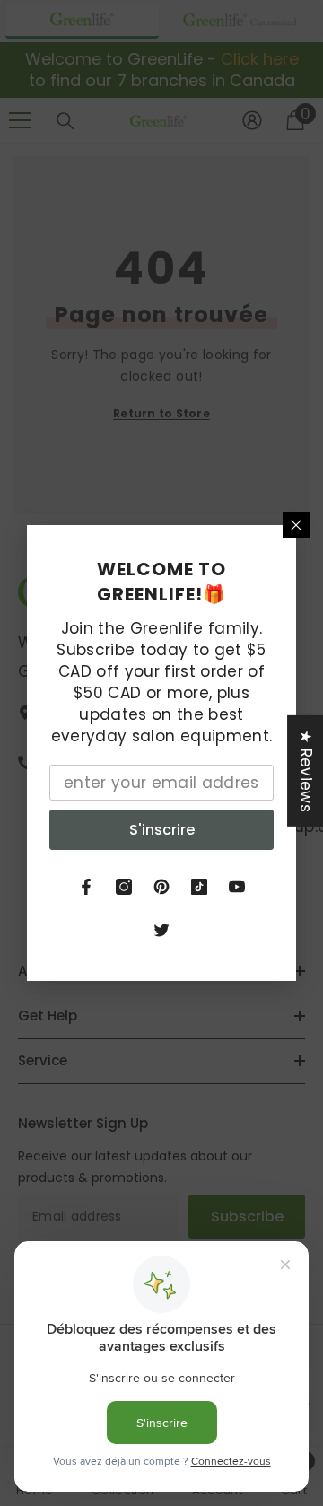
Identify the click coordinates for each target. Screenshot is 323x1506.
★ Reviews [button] (306, 771)
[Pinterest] (161, 887)
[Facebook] (86, 887)
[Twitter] (161, 930)
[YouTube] (237, 887)
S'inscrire (162, 829)
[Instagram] (124, 887)
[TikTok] (199, 887)
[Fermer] (296, 525)
